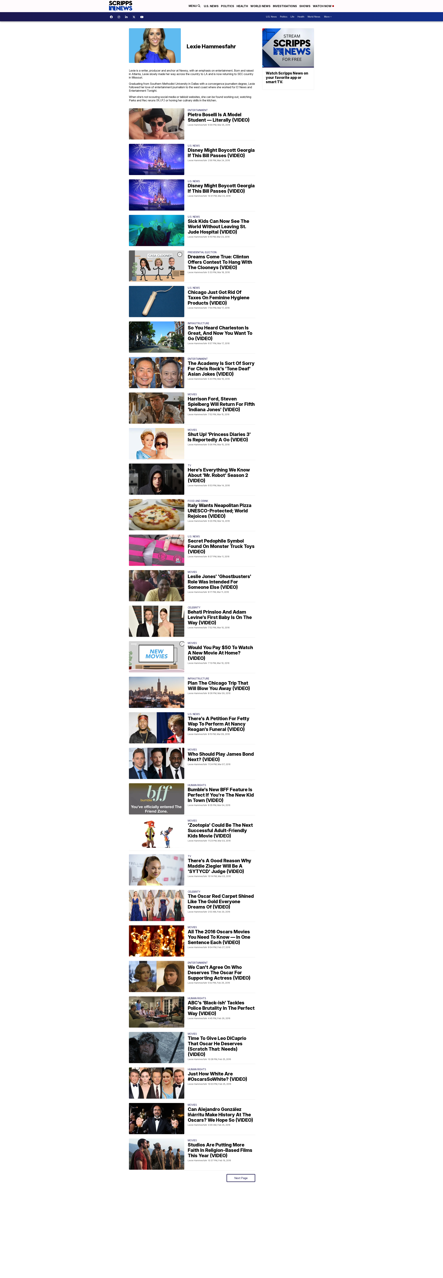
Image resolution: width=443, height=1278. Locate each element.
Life (292, 17)
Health (242, 6)
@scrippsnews (142, 17)
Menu (193, 6)
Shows (304, 6)
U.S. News (211, 6)
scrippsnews (112, 17)
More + (328, 17)
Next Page (241, 1178)
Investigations (285, 6)
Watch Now (322, 6)
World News (260, 6)
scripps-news (127, 17)
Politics (227, 6)
